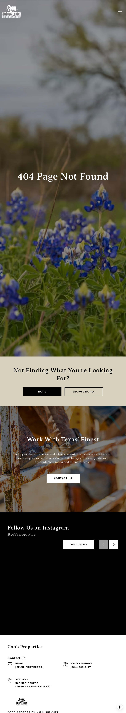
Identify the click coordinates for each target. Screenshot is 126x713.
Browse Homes (84, 391)
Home (42, 391)
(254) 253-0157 (81, 667)
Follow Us (79, 544)
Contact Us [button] (63, 478)
